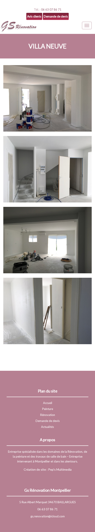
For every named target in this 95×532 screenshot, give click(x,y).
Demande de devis (56, 16)
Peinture (47, 409)
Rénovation (47, 415)
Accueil (47, 403)
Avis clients (34, 16)
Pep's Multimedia (60, 469)
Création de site (35, 469)
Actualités (47, 427)
